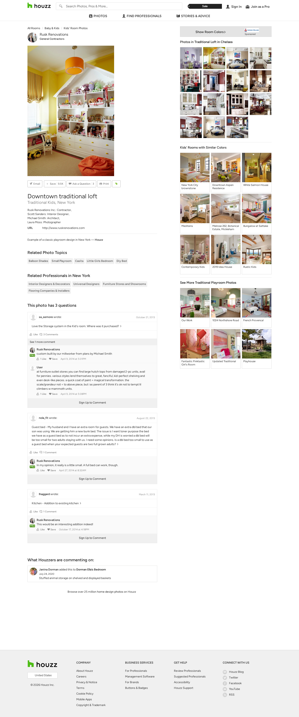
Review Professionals (187, 671)
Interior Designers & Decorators (49, 284)
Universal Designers (86, 284)
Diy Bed (122, 261)
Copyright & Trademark (91, 705)
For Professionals (136, 671)
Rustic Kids (249, 266)
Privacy (80, 682)
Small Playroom (62, 261)
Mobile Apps (84, 699)
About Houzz (84, 671)
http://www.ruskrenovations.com (63, 228)
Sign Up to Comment (92, 402)
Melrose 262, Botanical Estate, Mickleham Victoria (225, 227)
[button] (31, 334)
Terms (80, 688)
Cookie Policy (84, 693)
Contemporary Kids (193, 266)
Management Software (140, 676)
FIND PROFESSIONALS (144, 16)
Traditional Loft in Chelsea (213, 42)
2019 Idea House (222, 266)
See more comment (42, 341)
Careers (81, 676)
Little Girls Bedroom (100, 261)
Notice (92, 682)
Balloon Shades (38, 261)
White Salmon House (255, 184)
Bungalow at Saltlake (255, 225)
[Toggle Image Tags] (116, 183)
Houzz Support (183, 688)
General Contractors (52, 38)
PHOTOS (100, 16)
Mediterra (187, 225)
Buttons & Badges (136, 688)
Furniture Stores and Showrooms (124, 284)
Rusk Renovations (54, 34)
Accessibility (182, 682)
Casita (79, 261)
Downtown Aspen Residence (223, 186)
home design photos (110, 591)
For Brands (132, 682)
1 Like (43, 358)
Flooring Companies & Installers (49, 290)
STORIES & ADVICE (195, 16)
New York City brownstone (189, 186)
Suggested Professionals (190, 676)
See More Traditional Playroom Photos (208, 283)
